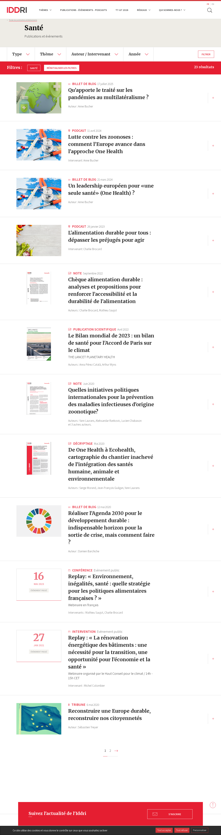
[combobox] (21, 54)
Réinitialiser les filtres (61, 68)
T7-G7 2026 (122, 10)
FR (208, 4)
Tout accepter (164, 830)
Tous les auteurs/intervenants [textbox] (89, 49)
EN (213, 4)
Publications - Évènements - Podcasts (83, 10)
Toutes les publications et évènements (23, 20)
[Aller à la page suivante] (116, 751)
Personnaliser (199, 830)
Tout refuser (182, 830)
